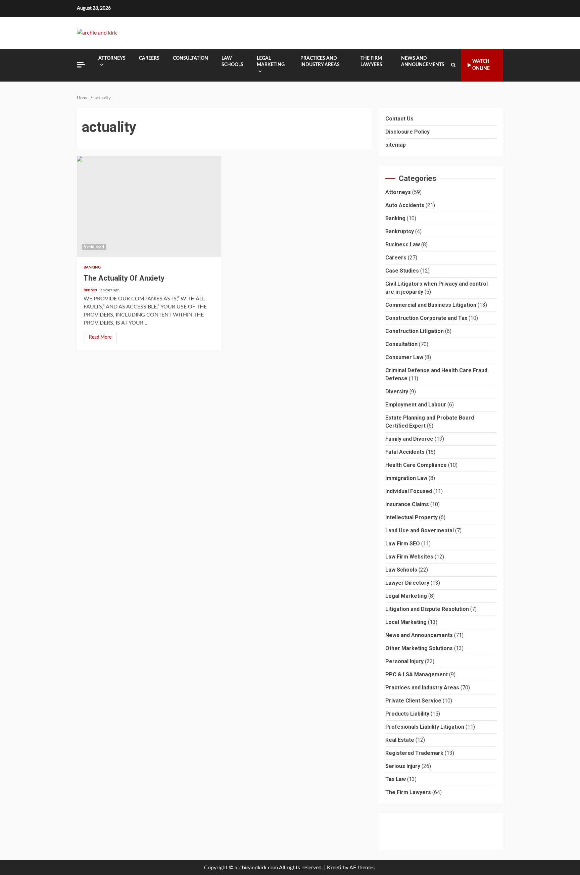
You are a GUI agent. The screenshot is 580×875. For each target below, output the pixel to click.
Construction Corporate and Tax (426, 318)
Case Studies (402, 271)
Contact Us (399, 118)
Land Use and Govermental (419, 530)
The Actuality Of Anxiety (149, 206)
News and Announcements (422, 61)
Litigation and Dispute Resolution (427, 609)
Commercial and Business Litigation (430, 305)
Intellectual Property (411, 517)
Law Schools (232, 61)
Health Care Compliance (416, 465)
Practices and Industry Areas (320, 61)
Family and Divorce (409, 439)
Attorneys (112, 58)
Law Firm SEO (402, 543)
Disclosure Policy (407, 132)
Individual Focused (408, 491)
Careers (149, 58)
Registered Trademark (414, 753)
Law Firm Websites (409, 556)
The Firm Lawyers (371, 61)
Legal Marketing (271, 61)
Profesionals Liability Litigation (424, 727)
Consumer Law (404, 357)
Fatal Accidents (405, 452)
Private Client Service (413, 700)
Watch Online (481, 65)
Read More (100, 337)
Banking (92, 267)
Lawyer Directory (407, 583)
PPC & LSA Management (416, 674)
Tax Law (395, 779)
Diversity (396, 391)
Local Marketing (406, 622)
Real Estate (399, 740)
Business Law (402, 244)
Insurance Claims (407, 504)
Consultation (190, 58)
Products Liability (407, 714)
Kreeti (334, 867)
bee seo (91, 290)
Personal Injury (404, 661)
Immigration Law (406, 478)
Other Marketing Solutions (419, 648)
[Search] (453, 65)
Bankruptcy (399, 231)
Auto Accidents (404, 205)
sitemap (395, 145)
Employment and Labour (415, 404)
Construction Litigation (414, 331)
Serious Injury (402, 766)
